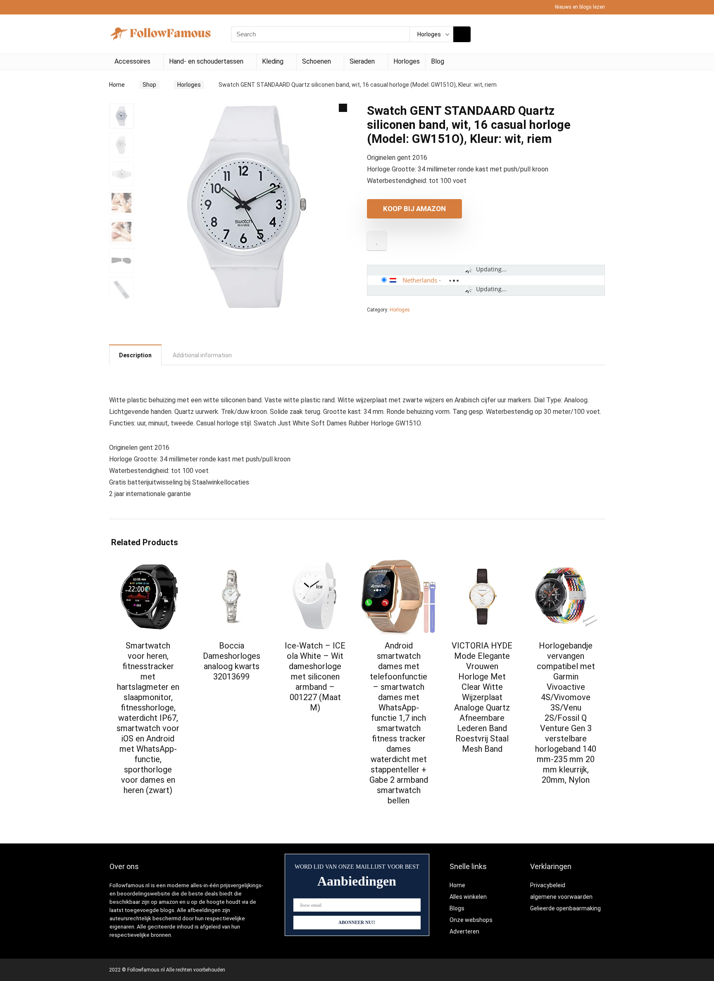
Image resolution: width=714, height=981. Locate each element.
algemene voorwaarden (561, 896)
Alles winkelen (468, 896)
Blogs (457, 908)
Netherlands (419, 280)
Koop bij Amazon (414, 208)
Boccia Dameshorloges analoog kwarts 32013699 (231, 661)
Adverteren (464, 931)
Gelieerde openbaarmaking (565, 908)
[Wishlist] (596, 34)
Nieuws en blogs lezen (580, 7)
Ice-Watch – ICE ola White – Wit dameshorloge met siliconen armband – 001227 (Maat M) (315, 677)
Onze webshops (471, 920)
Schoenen (316, 61)
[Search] (462, 34)
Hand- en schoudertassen (206, 61)
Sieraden (362, 61)
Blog (437, 61)
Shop (149, 84)
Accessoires (132, 61)
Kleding (272, 61)
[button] (343, 108)
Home (117, 84)
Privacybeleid (547, 885)
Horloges (406, 61)
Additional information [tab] (202, 355)
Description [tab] (135, 355)
